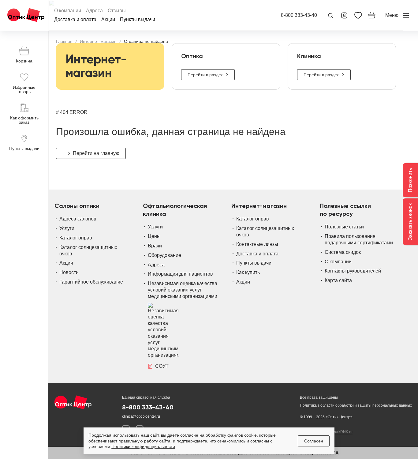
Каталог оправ (75, 237)
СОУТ (162, 366)
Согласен (313, 440)
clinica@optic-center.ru (141, 416)
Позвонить (410, 180)
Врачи (155, 245)
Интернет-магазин (98, 41)
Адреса (94, 10)
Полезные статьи (344, 226)
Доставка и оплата (75, 19)
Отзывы (117, 10)
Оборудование (164, 255)
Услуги (66, 228)
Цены (154, 236)
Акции (108, 19)
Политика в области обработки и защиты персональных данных (356, 405)
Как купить (248, 272)
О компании (67, 10)
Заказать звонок (410, 221)
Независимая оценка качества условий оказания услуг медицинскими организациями (182, 290)
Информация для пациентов (180, 274)
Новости (69, 272)
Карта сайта (338, 280)
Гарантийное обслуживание (91, 281)
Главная (64, 41)
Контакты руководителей (353, 270)
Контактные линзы (257, 244)
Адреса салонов (77, 218)
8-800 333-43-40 (299, 15)
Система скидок (343, 252)
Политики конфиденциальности (143, 446)
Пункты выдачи (137, 19)
